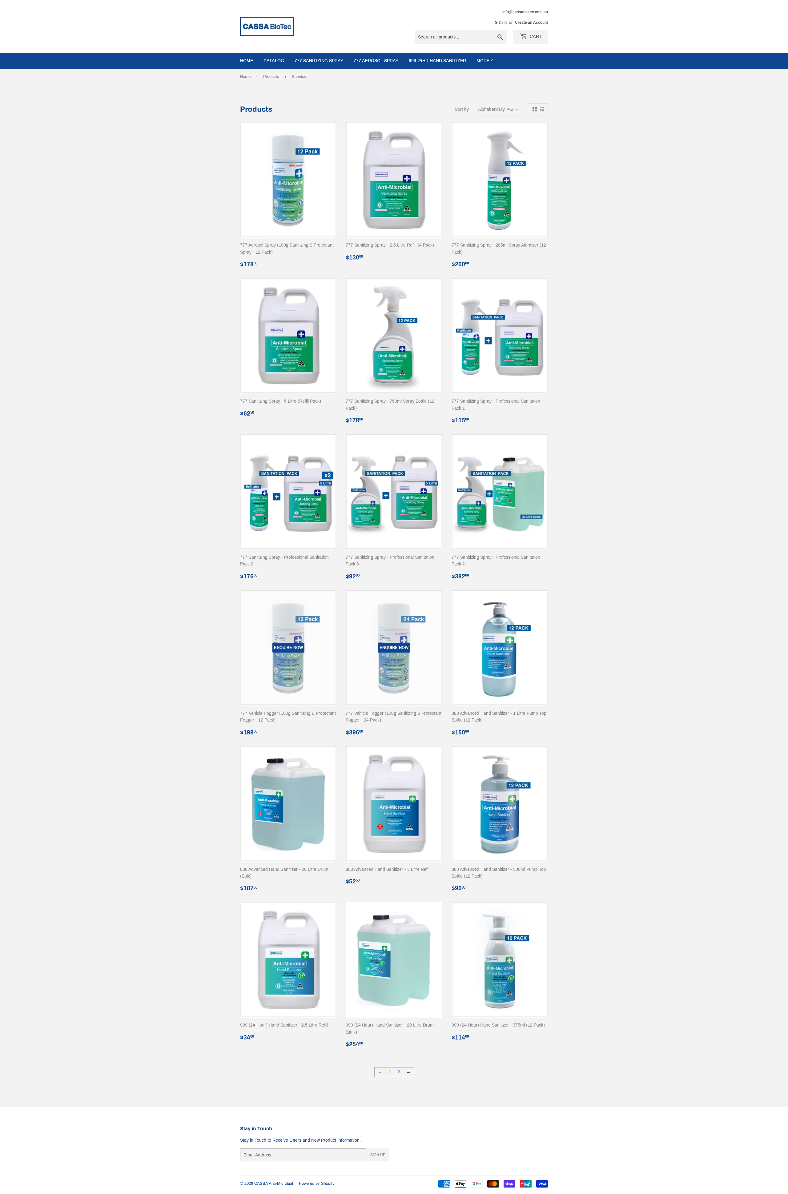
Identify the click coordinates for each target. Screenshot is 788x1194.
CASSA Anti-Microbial (273, 1183)
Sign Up (377, 1155)
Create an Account (531, 22)
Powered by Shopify (317, 1183)
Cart (535, 36)
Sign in (501, 22)
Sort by (462, 109)
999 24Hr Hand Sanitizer (437, 60)
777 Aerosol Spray (376, 60)
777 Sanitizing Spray (319, 60)
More (482, 60)
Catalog (273, 60)
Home (246, 60)
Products (271, 76)
